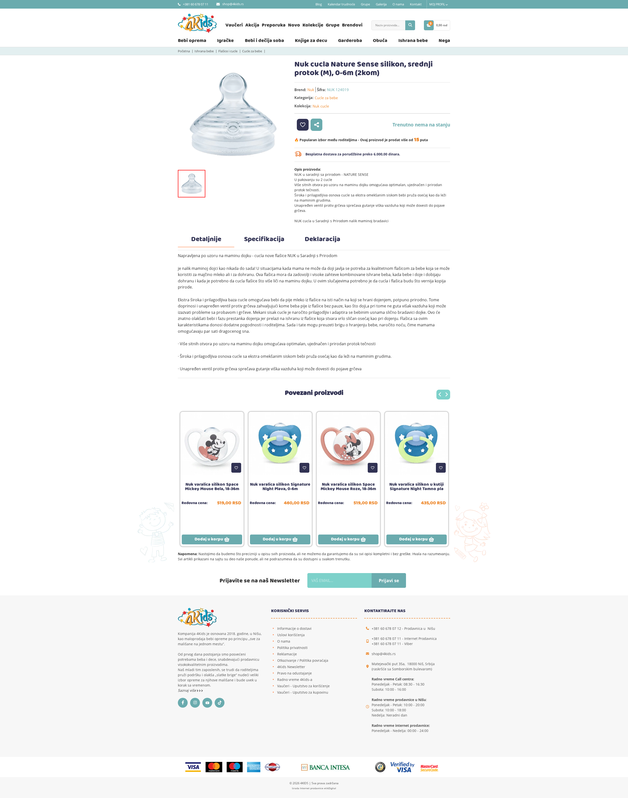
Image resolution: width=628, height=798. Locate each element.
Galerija (381, 4)
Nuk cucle (321, 106)
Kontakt (416, 4)
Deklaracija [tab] (322, 239)
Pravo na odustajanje (294, 673)
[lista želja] (303, 125)
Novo (294, 25)
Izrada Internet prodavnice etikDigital (314, 788)
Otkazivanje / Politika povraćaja (302, 660)
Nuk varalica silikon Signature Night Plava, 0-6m (280, 486)
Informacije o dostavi (294, 628)
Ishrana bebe (413, 40)
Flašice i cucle (227, 51)
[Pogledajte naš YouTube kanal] (208, 703)
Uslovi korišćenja (291, 635)
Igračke (225, 40)
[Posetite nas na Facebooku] (184, 703)
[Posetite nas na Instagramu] (196, 703)
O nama (398, 4)
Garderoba (350, 40)
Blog (318, 4)
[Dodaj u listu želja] (236, 468)
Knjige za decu (311, 40)
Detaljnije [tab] (206, 239)
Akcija (252, 25)
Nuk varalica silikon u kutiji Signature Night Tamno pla (416, 486)
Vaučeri (234, 25)
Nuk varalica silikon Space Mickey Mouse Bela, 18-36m (212, 486)
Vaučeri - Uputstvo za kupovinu (302, 692)
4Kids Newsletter (291, 666)
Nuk (310, 89)
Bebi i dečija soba (264, 40)
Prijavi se (389, 580)
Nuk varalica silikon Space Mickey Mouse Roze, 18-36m (348, 486)
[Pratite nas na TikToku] (221, 703)
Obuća (380, 40)
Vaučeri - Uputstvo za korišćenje (303, 686)
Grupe (365, 4)
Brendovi (352, 25)
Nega (444, 40)
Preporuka (274, 25)
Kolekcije (312, 25)
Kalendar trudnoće (341, 4)
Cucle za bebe (252, 51)
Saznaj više (187, 690)
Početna (184, 51)
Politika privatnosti (292, 647)
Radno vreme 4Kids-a (294, 679)
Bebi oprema (192, 40)
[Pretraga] (410, 25)
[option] (232, 114)
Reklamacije (287, 654)
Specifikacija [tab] (264, 239)
